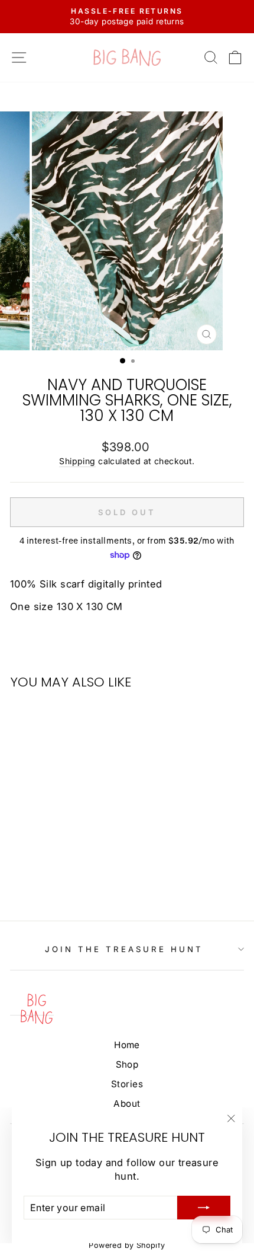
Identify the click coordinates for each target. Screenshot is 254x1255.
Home (127, 1044)
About (126, 1103)
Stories (127, 1084)
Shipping (77, 461)
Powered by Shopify (127, 1245)
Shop (127, 1064)
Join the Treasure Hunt (124, 949)
